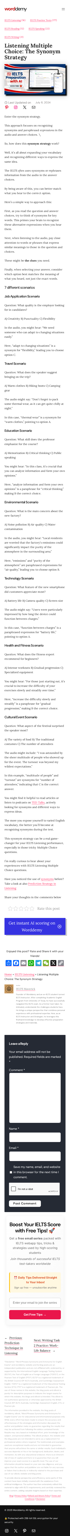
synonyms (47, 879)
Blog (11, 1495)
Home (8, 974)
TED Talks (38, 802)
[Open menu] (63, 9)
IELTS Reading (12, 28)
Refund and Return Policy (39, 1495)
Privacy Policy (21, 1495)
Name (14, 1129)
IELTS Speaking (37, 28)
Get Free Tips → (35, 1314)
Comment (17, 1070)
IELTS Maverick (25, 989)
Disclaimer (40, 1499)
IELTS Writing (11, 37)
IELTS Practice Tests (41, 20)
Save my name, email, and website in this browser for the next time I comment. (36, 1172)
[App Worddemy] (35, 93)
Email (14, 1148)
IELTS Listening (12, 20)
